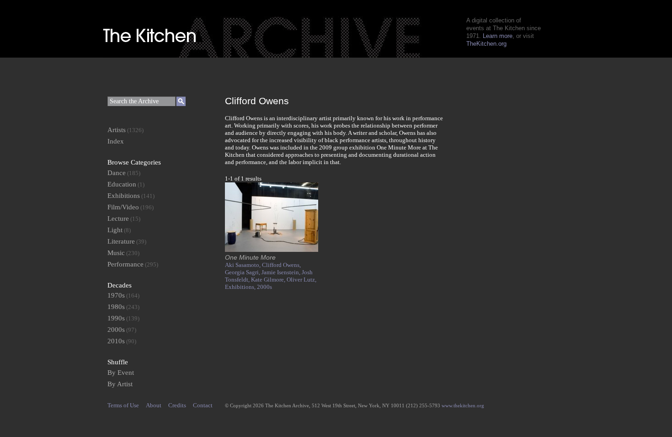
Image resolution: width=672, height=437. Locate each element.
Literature (121, 241)
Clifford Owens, (281, 264)
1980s (116, 306)
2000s (264, 286)
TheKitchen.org (486, 43)
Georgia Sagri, (243, 272)
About (153, 405)
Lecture (118, 218)
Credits (177, 405)
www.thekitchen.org (463, 405)
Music (116, 252)
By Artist (120, 384)
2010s (116, 341)
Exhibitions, (241, 286)
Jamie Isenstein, (281, 272)
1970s (116, 295)
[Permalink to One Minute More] (271, 249)
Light (115, 230)
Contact (203, 405)
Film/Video (123, 207)
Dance (116, 172)
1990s (116, 318)
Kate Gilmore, (269, 279)
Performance (125, 264)
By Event (120, 372)
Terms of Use (123, 405)
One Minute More (250, 257)
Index (115, 141)
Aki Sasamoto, (243, 264)
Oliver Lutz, (301, 279)
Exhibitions (123, 195)
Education (121, 184)
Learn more (497, 35)
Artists (116, 129)
